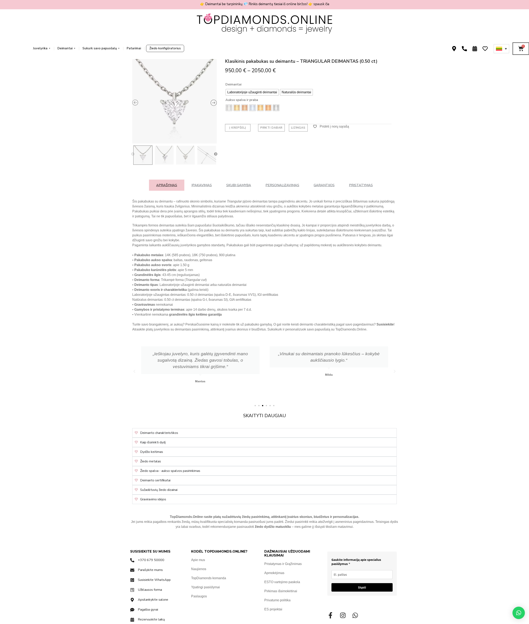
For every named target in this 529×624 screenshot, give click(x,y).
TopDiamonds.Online (350, 329)
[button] (134, 371)
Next (216, 154)
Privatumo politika (277, 600)
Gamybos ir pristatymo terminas (159, 309)
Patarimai (134, 48)
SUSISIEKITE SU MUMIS (150, 551)
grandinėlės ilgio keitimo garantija (195, 314)
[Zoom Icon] (174, 101)
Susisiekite (385, 324)
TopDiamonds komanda (208, 578)
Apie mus (198, 560)
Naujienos (198, 569)
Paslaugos (199, 596)
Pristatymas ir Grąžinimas (283, 564)
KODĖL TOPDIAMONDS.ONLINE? (219, 551)
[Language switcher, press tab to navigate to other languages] (501, 48)
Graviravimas (144, 304)
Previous (133, 154)
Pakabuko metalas (148, 255)
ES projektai (273, 609)
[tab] (166, 185)
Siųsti (362, 587)
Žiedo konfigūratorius (165, 48)
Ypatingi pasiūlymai (205, 587)
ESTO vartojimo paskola (282, 582)
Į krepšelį (237, 128)
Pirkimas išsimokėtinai (280, 591)
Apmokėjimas (274, 573)
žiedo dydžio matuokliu (273, 526)
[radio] (252, 92)
